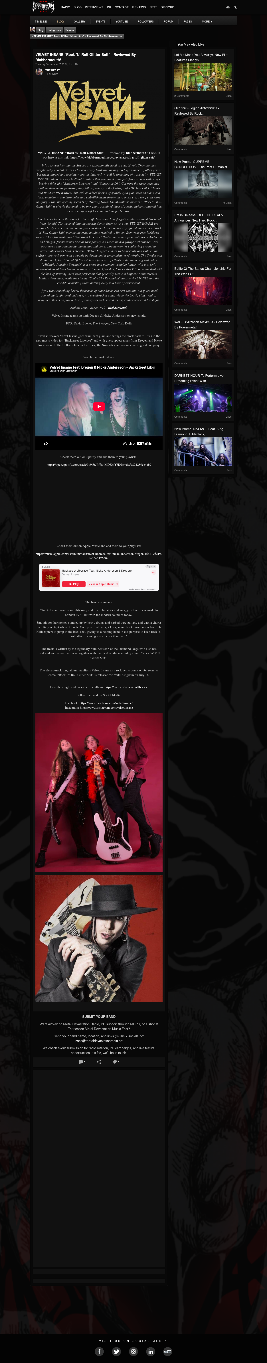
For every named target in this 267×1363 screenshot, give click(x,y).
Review (69, 30)
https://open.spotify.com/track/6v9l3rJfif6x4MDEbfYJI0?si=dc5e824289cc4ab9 (99, 464)
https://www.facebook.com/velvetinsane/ (106, 703)
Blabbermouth (136, 152)
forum (168, 21)
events (101, 21)
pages (187, 21)
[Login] (228, 7)
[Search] (235, 7)
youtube (122, 21)
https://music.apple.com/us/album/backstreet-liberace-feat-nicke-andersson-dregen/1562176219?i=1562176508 (99, 555)
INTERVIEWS (94, 7)
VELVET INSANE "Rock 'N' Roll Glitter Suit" (71, 152)
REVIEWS (139, 7)
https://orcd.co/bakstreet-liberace (126, 687)
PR (109, 7)
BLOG (78, 7)
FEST (153, 7)
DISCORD (167, 7)
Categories (54, 30)
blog (60, 21)
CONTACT (122, 7)
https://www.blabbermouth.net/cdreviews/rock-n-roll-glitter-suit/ (112, 157)
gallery (79, 21)
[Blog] (34, 44)
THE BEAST (52, 70)
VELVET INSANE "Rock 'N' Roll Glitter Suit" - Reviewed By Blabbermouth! (77, 36)
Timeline (41, 21)
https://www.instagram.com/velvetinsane (106, 707)
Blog (40, 30)
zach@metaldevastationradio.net (98, 1040)
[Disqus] (99, 1121)
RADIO (65, 7)
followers (146, 21)
